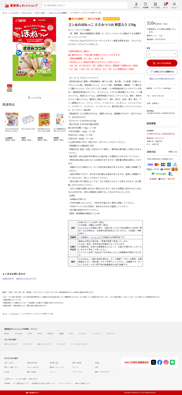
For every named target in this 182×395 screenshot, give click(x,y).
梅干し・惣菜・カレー (11, 367)
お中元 (39, 333)
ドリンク (75, 367)
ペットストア (85, 227)
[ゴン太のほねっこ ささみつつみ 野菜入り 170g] (9, 88)
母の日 (6, 333)
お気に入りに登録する (164, 71)
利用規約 (7, 383)
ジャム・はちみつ (33, 367)
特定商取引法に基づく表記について (43, 383)
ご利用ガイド (8, 379)
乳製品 (97, 363)
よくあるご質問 (21, 379)
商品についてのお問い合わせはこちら (162, 78)
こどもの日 (18, 333)
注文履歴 (145, 7)
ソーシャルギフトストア (79, 344)
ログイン (136, 7)
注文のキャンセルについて (25, 278)
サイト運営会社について (21, 383)
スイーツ (53, 372)
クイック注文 (155, 7)
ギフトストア (27, 344)
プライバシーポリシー (65, 383)
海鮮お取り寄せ (32, 363)
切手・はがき (8, 363)
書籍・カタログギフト (102, 372)
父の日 (29, 333)
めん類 (6, 372)
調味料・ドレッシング (57, 367)
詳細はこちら (173, 151)
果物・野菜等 (76, 363)
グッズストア (61, 344)
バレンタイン (96, 333)
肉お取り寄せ (54, 363)
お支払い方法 (6, 278)
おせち (71, 333)
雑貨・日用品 (31, 372)
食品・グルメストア (44, 344)
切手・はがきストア (11, 344)
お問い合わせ (33, 379)
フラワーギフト (77, 372)
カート (165, 7)
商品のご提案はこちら (82, 383)
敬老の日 (50, 333)
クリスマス (82, 333)
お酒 (96, 367)
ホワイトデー (110, 333)
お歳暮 (61, 333)
